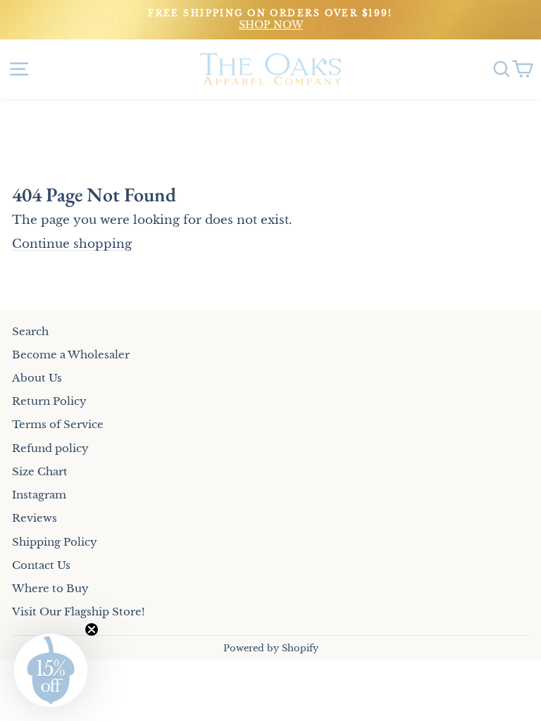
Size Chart (40, 471)
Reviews (34, 518)
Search (30, 331)
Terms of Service (58, 424)
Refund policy (50, 448)
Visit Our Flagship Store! (78, 611)
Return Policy (49, 401)
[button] (50, 670)
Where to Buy (50, 588)
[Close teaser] (92, 629)
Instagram (39, 494)
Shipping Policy (54, 541)
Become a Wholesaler (71, 354)
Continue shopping (72, 244)
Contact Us (41, 565)
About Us (37, 377)
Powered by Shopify (270, 648)
